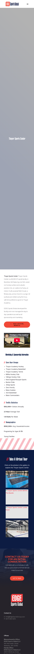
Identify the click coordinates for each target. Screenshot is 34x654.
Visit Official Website (18, 324)
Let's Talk (17, 578)
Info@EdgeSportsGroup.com (15, 617)
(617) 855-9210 (11, 619)
